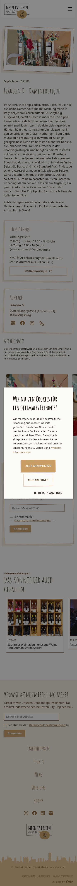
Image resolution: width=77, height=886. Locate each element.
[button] (48, 492)
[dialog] (38, 443)
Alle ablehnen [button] (38, 480)
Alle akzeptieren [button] (38, 465)
